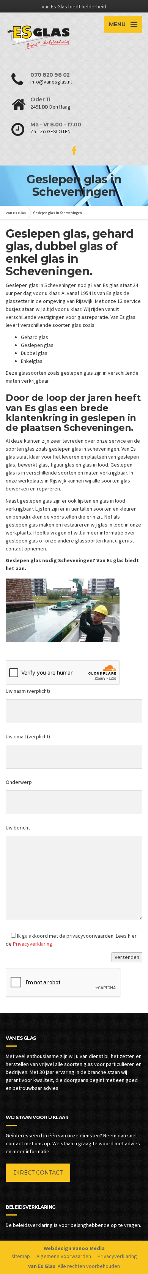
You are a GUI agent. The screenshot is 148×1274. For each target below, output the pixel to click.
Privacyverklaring (32, 943)
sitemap (20, 1256)
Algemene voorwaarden (63, 1256)
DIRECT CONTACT (38, 1172)
